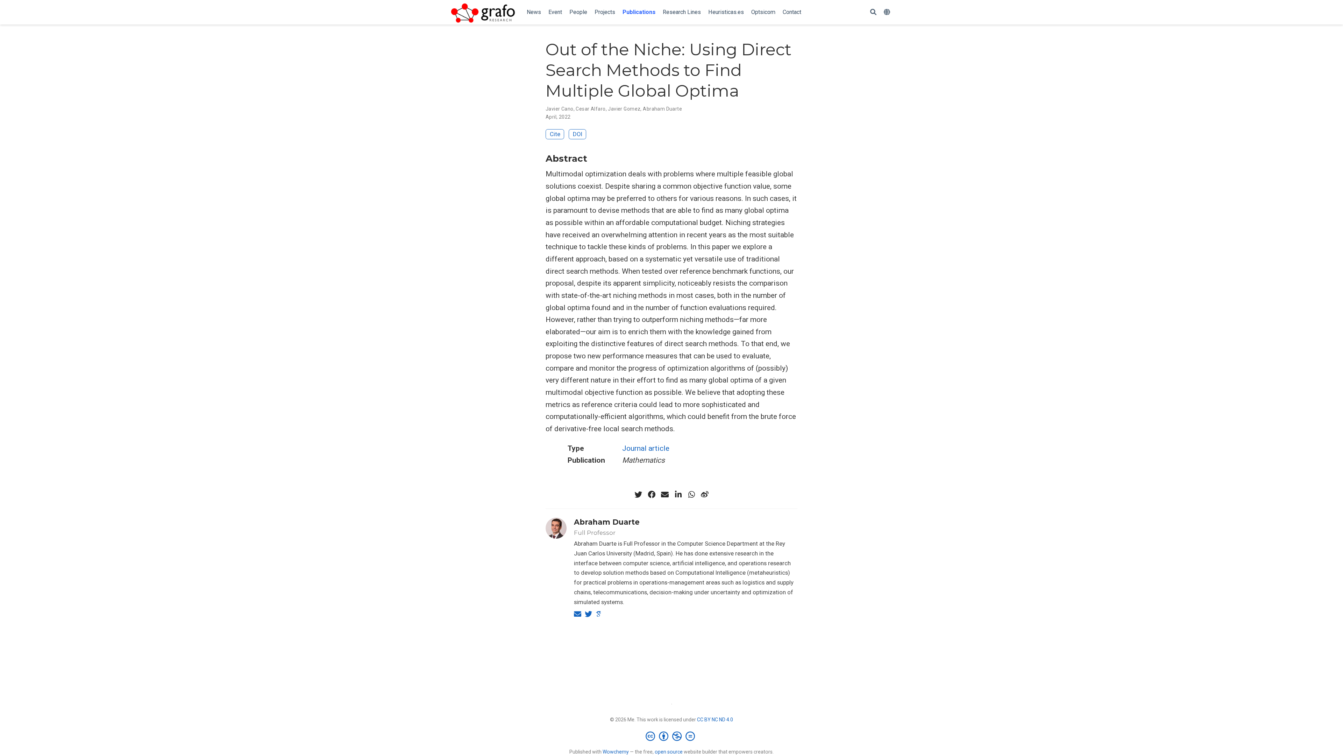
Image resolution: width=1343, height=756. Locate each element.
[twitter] (638, 494)
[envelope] (665, 494)
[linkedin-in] (678, 494)
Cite (555, 134)
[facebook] (651, 494)
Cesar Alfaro (590, 109)
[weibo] (704, 494)
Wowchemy (616, 752)
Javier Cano (560, 109)
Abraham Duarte (662, 109)
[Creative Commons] (672, 736)
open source (669, 752)
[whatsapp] (691, 494)
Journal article (645, 448)
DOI (577, 134)
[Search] (873, 12)
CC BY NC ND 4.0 (715, 719)
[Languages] (888, 12)
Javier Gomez (624, 109)
